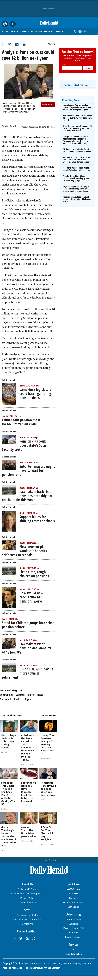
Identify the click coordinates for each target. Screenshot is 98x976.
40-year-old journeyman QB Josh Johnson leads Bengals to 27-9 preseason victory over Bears (76, 188)
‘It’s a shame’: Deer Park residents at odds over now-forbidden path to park (77, 118)
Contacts (73, 932)
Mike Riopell (10, 126)
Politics (18, 699)
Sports (38, 31)
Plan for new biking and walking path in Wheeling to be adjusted (76, 168)
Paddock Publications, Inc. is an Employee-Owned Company (31, 967)
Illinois (31, 694)
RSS (73, 949)
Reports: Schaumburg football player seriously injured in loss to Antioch (77, 199)
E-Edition (75, 889)
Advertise (73, 923)
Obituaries (60, 31)
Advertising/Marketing (27, 915)
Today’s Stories (18, 31)
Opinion (48, 31)
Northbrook (5, 699)
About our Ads (73, 919)
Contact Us (27, 923)
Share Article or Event (73, 902)
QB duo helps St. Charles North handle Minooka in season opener (77, 150)
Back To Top (50, 859)
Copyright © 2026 (11, 963)
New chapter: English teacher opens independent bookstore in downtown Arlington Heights (77, 107)
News (30, 31)
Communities (6, 694)
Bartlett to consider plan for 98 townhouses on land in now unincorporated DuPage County (76, 159)
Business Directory (73, 936)
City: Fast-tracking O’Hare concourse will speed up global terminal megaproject (76, 178)
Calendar (73, 897)
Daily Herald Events (27, 889)
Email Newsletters (73, 953)
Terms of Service (27, 902)
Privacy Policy (27, 897)
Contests (73, 893)
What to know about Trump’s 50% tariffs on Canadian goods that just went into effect (77, 128)
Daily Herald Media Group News (27, 893)
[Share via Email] (19, 44)
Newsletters (73, 906)
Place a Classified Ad (73, 928)
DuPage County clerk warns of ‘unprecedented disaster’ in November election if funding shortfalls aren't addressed (76, 140)
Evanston (20, 694)
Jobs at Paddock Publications (27, 919)
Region (28, 699)
